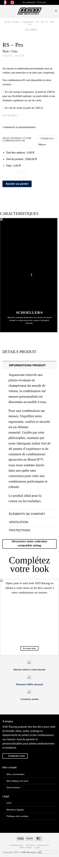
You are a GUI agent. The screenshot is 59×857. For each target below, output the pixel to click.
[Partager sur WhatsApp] (4, 195)
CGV (9, 803)
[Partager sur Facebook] (8, 195)
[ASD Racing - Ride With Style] (29, 10)
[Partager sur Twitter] (12, 195)
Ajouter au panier (17, 183)
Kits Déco (30, 845)
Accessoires (43, 845)
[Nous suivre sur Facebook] (51, 2)
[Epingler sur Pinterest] (20, 195)
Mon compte (26, 847)
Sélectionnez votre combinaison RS (16, 139)
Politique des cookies (17, 816)
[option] (13, 2)
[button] (34, 2)
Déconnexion (13, 787)
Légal (37, 847)
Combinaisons (16, 845)
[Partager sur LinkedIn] (24, 195)
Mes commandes (15, 774)
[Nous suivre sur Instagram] (54, 2)
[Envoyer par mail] (16, 195)
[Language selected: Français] (10, 2)
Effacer (42, 144)
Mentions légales (15, 809)
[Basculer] (5, 365)
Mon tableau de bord (17, 781)
